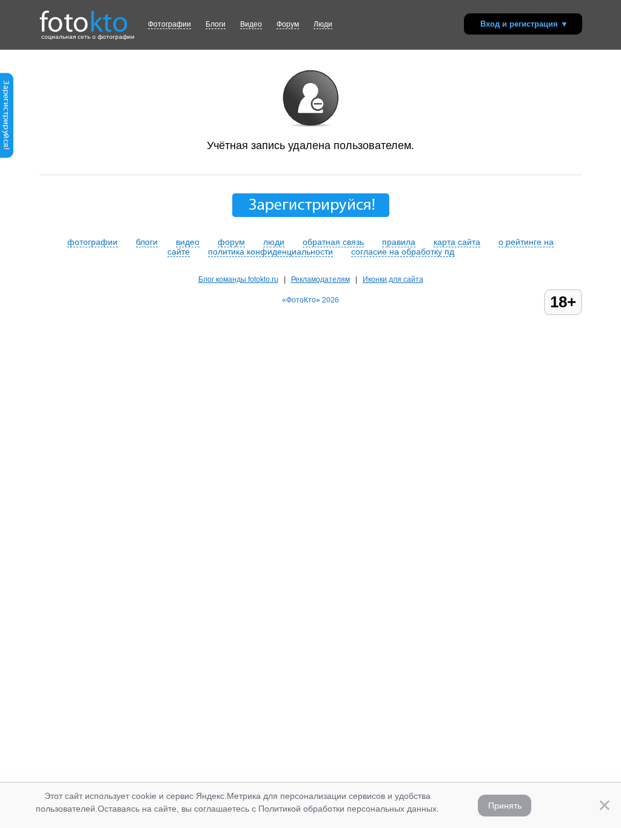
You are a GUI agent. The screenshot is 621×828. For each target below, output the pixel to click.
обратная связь (333, 242)
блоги (147, 242)
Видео (251, 24)
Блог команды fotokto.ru (238, 279)
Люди (323, 24)
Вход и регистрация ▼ (524, 23)
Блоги (216, 24)
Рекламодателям (320, 279)
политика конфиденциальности (270, 251)
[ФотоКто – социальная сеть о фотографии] (83, 17)
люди (273, 242)
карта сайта (457, 242)
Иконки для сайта (393, 279)
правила (398, 242)
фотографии (92, 242)
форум (231, 242)
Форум (288, 24)
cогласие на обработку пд (402, 251)
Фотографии (169, 24)
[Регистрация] (6, 156)
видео (188, 242)
